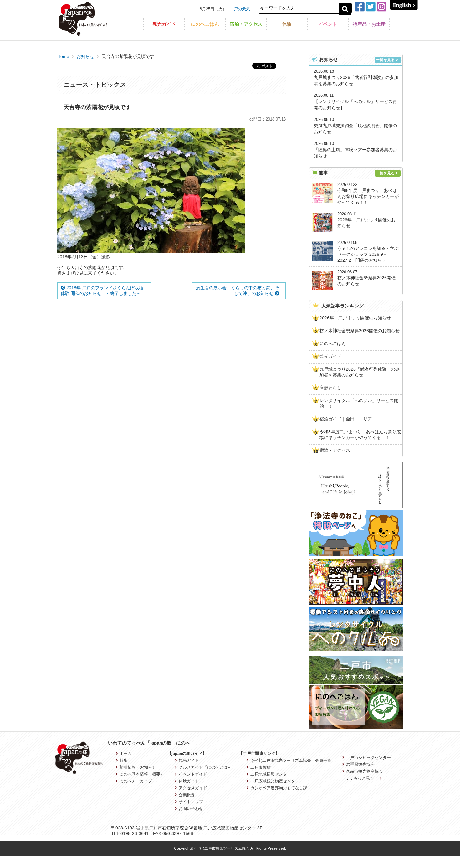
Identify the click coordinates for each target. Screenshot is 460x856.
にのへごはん (205, 24)
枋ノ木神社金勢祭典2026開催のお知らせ (359, 330)
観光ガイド (164, 24)
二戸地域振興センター (270, 774)
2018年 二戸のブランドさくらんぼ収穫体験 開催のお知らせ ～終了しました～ (102, 290)
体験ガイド (189, 781)
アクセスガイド (193, 788)
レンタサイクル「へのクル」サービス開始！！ (358, 403)
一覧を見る (385, 60)
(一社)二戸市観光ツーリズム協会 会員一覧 (290, 760)
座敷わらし (330, 387)
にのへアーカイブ (136, 781)
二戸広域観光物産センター (274, 781)
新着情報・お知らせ (138, 767)
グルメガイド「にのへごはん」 (207, 767)
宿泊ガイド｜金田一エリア (345, 418)
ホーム (126, 753)
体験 (287, 24)
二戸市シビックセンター (368, 757)
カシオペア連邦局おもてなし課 (278, 788)
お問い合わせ (191, 808)
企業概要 (187, 794)
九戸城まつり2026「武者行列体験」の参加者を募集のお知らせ (359, 372)
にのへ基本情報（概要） (142, 774)
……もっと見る (360, 778)
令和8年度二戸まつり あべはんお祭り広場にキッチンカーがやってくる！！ (360, 434)
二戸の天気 (240, 9)
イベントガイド (193, 774)
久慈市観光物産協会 (364, 771)
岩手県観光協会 (360, 764)
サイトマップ (191, 801)
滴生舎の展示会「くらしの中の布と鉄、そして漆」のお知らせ (237, 290)
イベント (328, 24)
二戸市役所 (260, 767)
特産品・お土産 (369, 24)
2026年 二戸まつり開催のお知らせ (355, 317)
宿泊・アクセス (246, 24)
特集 (124, 760)
